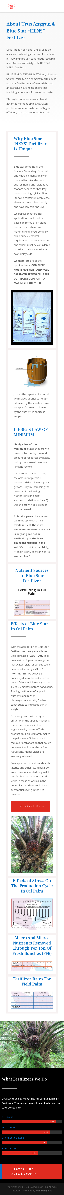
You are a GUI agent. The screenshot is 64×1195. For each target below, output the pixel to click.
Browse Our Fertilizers (22, 1171)
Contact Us (30, 806)
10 (37, 340)
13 (45, 340)
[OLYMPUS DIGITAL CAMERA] (32, 871)
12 (42, 340)
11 (40, 340)
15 (50, 340)
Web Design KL (44, 1190)
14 (47, 340)
